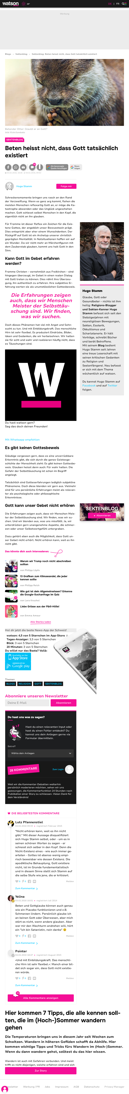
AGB (76, 1086)
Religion (25, 683)
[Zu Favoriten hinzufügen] (40, 167)
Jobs (47, 1086)
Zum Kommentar (25, 888)
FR (117, 3)
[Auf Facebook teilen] (8, 167)
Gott (37, 683)
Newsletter (11, 1086)
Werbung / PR (31, 1086)
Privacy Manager (114, 1086)
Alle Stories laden (40, 621)
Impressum (61, 1086)
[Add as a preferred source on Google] (57, 167)
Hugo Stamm (24, 186)
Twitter (112, 385)
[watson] (11, 4)
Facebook (88, 385)
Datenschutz (91, 1086)
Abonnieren (103, 515)
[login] (4, 1089)
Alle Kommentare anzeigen (40, 998)
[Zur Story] (64, 1041)
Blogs (8, 54)
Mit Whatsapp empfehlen (22, 440)
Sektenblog (21, 54)
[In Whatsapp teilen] (16, 167)
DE (110, 3)
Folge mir (66, 186)
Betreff (12, 746)
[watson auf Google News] (76, 167)
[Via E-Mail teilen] (23, 167)
